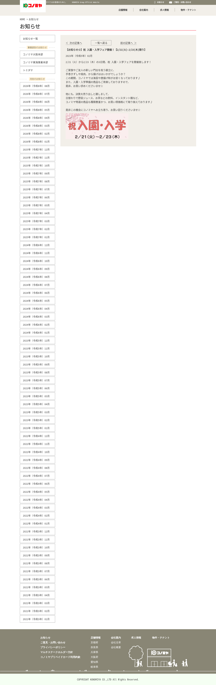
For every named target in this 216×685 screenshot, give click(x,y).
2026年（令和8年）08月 (36, 86)
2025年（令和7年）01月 (36, 237)
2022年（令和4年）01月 (36, 523)
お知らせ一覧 (30, 38)
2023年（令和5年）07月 (36, 380)
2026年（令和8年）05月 (36, 110)
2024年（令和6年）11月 (36, 253)
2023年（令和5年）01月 (36, 428)
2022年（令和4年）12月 (36, 436)
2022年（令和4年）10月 (36, 452)
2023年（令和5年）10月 (36, 356)
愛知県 (94, 662)
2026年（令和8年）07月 (36, 94)
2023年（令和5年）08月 (36, 372)
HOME (22, 19)
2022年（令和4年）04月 (36, 499)
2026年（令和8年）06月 (36, 102)
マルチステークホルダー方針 (56, 652)
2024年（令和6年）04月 (36, 308)
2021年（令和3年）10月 (36, 547)
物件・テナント (188, 9)
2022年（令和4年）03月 (36, 507)
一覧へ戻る (101, 43)
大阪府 (94, 657)
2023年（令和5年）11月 (36, 348)
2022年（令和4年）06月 (36, 483)
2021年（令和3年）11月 (36, 539)
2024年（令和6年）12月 (36, 245)
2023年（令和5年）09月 (36, 364)
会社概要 (116, 647)
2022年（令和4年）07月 (36, 476)
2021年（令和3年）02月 (36, 611)
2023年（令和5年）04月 (36, 404)
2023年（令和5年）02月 (36, 420)
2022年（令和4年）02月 (36, 515)
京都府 (94, 642)
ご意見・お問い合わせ (182, 2)
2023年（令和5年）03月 (36, 412)
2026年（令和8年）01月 (36, 141)
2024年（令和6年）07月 (36, 285)
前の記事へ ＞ (128, 43)
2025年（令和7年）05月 (36, 205)
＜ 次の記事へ (74, 43)
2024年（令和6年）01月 (36, 332)
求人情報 (164, 9)
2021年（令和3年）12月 (36, 531)
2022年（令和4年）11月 (36, 444)
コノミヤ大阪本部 (33, 54)
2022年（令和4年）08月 (36, 468)
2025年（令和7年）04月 (36, 213)
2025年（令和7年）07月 (36, 189)
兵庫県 (94, 652)
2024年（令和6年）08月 (36, 277)
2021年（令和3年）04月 (36, 595)
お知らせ (160, 2)
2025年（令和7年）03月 (36, 221)
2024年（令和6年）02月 (36, 324)
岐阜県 (94, 666)
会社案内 (143, 9)
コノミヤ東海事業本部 (35, 62)
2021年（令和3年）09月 (36, 555)
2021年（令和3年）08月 (36, 563)
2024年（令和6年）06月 (36, 293)
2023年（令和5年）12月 (36, 340)
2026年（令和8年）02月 (36, 133)
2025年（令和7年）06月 (36, 197)
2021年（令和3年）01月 (36, 619)
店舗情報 (123, 9)
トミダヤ (28, 70)
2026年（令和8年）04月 (36, 118)
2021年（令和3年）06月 (36, 579)
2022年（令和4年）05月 (36, 492)
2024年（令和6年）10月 (36, 261)
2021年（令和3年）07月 (36, 571)
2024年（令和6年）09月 (36, 269)
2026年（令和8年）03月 (36, 125)
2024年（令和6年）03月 (36, 316)
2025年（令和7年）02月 (36, 229)
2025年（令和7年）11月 (36, 157)
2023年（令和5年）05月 (36, 396)
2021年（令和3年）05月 (36, 587)
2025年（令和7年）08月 (36, 181)
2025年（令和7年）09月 (36, 173)
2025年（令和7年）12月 (36, 149)
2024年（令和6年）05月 (36, 300)
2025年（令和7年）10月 (36, 165)
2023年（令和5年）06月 (36, 388)
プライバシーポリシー (52, 647)
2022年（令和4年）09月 (36, 460)
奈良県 (94, 647)
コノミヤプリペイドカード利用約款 (60, 657)
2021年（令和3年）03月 (36, 603)
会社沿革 (116, 642)
